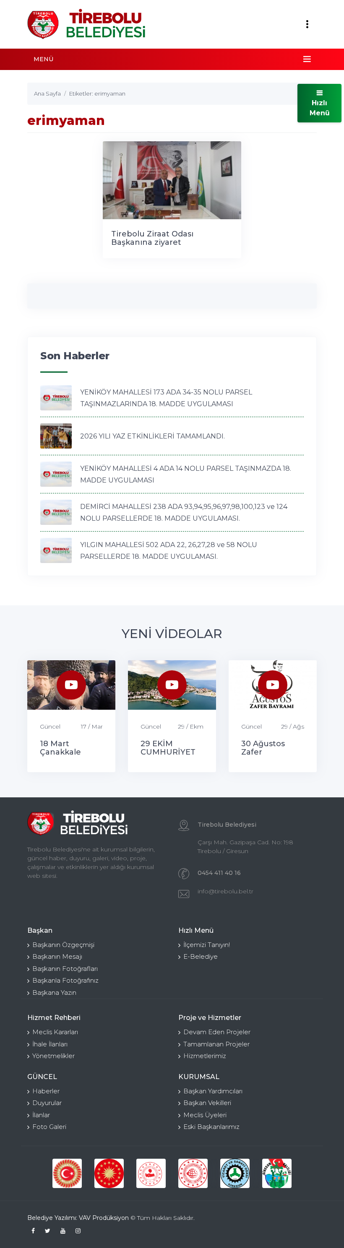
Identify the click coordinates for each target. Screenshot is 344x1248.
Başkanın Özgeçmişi (63, 945)
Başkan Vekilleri (207, 1103)
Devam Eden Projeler (216, 1032)
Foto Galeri (49, 1127)
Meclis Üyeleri (205, 1115)
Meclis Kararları (55, 1032)
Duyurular (47, 1103)
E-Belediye (200, 956)
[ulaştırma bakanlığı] (193, 1173)
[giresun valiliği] (277, 1173)
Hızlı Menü (320, 108)
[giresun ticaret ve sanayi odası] (235, 1173)
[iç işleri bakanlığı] (151, 1173)
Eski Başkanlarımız (211, 1127)
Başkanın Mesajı (57, 956)
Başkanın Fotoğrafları (65, 969)
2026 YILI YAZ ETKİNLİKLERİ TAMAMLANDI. (152, 436)
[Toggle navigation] (307, 24)
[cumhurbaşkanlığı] (109, 1173)
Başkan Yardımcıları (212, 1091)
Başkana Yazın (54, 992)
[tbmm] (67, 1173)
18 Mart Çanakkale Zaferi (60, 752)
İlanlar (41, 1115)
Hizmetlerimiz (204, 1056)
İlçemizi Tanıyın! (206, 945)
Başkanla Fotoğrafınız (65, 980)
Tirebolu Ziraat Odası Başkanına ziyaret (152, 238)
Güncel (50, 726)
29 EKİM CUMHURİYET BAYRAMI (168, 752)
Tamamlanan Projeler (216, 1044)
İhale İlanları (50, 1044)
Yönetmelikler (53, 1056)
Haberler (46, 1091)
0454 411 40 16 (219, 873)
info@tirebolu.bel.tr (225, 891)
